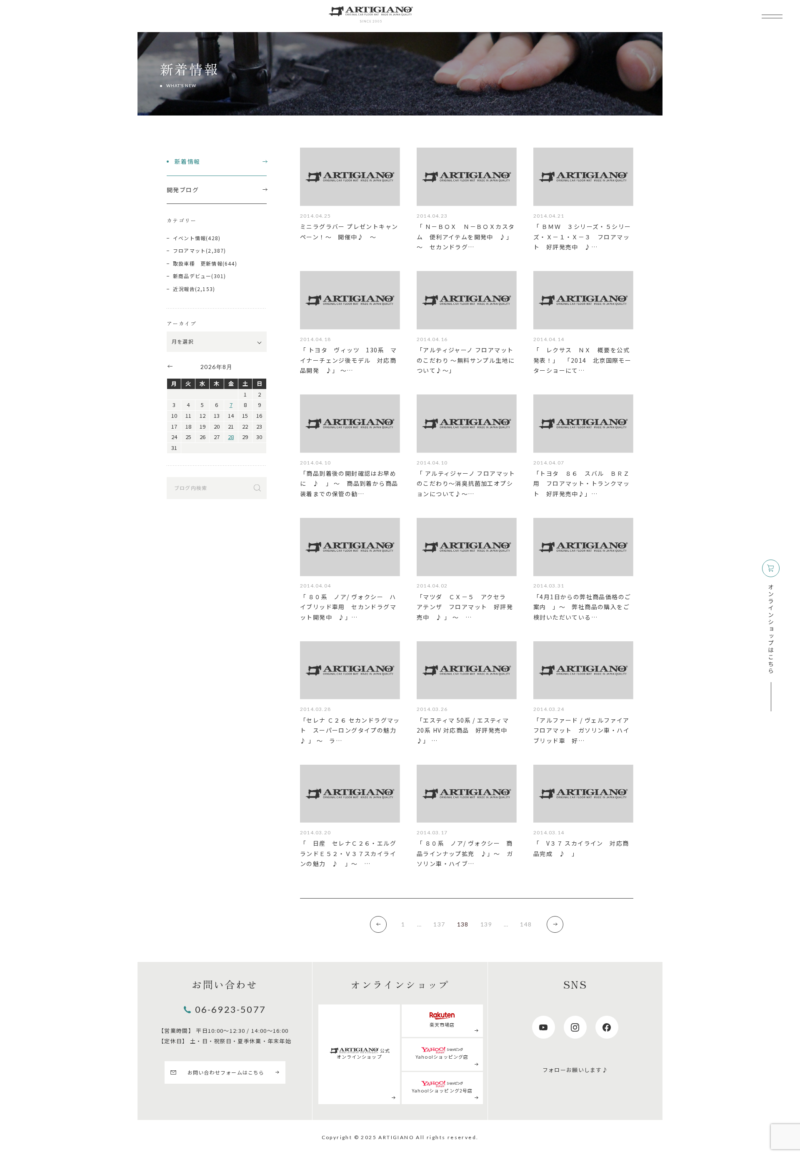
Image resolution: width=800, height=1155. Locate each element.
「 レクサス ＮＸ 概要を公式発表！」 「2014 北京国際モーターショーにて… (582, 360)
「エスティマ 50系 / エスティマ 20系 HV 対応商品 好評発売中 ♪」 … (463, 730)
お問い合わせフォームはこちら (226, 1072)
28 (231, 437)
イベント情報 (189, 237)
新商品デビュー (192, 275)
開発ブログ (183, 190)
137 (439, 924)
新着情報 (187, 161)
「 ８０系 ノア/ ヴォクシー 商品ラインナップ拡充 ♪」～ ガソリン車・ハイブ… (465, 853)
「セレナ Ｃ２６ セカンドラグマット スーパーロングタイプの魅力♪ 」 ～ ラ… (350, 730)
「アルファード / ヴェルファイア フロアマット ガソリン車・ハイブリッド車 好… (581, 730)
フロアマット (189, 250)
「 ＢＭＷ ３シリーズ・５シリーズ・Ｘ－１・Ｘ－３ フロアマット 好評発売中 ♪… (582, 236)
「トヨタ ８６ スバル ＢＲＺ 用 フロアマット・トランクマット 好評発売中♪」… (584, 483)
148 (526, 924)
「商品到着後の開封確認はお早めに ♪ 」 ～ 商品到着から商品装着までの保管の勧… (349, 483)
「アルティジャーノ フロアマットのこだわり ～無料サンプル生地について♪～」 (466, 360)
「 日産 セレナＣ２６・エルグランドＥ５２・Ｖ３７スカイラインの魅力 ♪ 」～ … (348, 853)
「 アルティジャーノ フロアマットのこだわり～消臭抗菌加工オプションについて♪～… (466, 483)
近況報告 (184, 288)
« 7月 (169, 366)
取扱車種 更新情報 (197, 263)
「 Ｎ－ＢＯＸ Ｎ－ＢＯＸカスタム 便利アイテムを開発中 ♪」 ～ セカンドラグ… (466, 236)
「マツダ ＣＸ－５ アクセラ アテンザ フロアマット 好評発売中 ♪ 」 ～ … (465, 607)
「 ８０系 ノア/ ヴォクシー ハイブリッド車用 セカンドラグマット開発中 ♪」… (348, 607)
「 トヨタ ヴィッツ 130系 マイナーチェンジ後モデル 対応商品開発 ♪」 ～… (348, 360)
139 (486, 924)
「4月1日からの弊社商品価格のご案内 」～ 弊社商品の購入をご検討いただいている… (582, 607)
